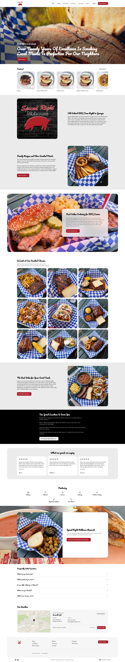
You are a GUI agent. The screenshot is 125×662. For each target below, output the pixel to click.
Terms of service (36, 653)
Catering (65, 3)
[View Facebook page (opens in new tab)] (15, 660)
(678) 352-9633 (72, 620)
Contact (54, 645)
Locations (73, 3)
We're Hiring (35, 645)
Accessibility (45, 653)
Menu (53, 3)
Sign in (94, 3)
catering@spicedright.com (74, 621)
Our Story (81, 3)
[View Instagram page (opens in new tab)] (18, 660)
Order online (101, 627)
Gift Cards (75, 643)
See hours (92, 627)
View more (21, 469)
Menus (59, 3)
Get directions (101, 613)
